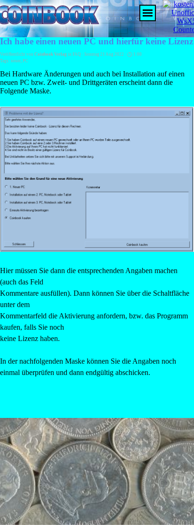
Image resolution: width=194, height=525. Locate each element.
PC (25, 60)
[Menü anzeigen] (147, 13)
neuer (16, 60)
